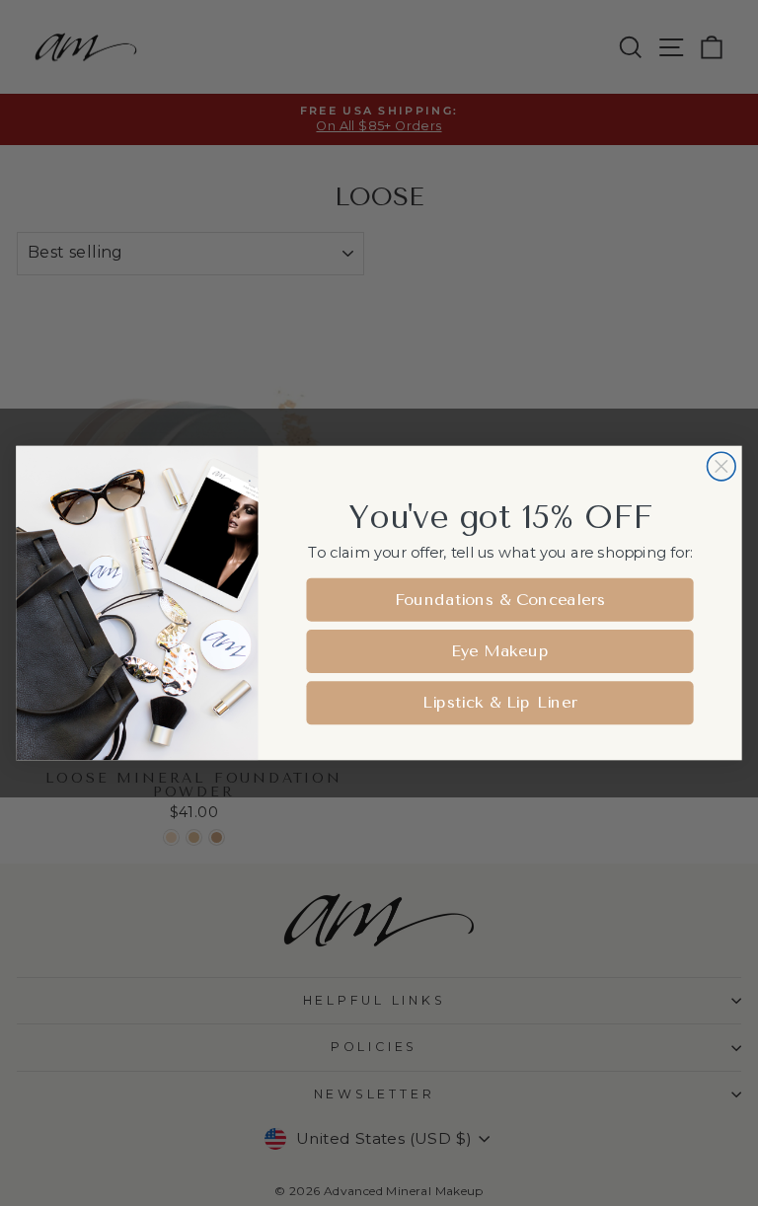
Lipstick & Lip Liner (500, 702)
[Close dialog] (722, 466)
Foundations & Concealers (500, 599)
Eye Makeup (500, 650)
